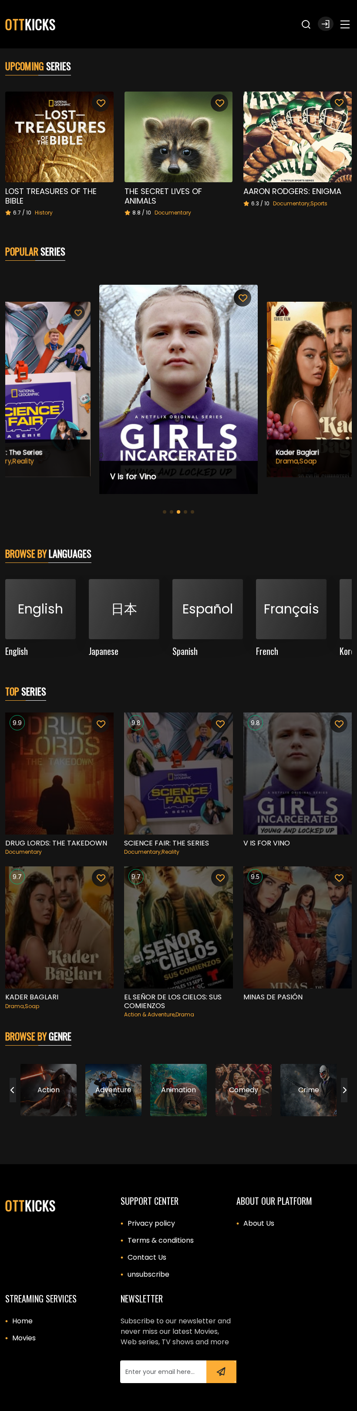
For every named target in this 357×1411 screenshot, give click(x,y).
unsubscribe (148, 1274)
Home (22, 1321)
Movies (24, 1338)
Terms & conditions (161, 1240)
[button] (329, 24)
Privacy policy (151, 1223)
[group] (48, 1090)
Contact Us (147, 1257)
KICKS (30, 24)
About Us (258, 1223)
